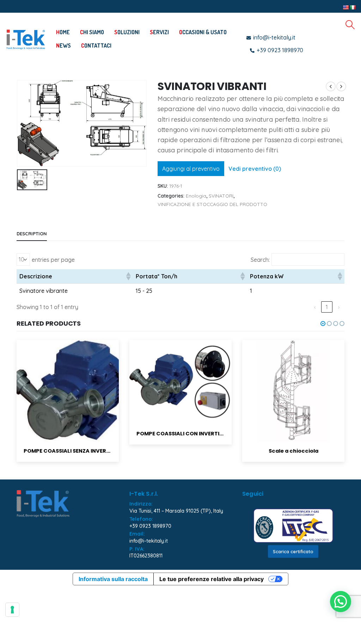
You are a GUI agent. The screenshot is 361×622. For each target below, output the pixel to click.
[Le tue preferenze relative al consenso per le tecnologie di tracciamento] (12, 609)
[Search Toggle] (350, 24)
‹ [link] (315, 306)
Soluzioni (127, 32)
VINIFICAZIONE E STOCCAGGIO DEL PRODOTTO (212, 204)
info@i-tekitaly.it (148, 541)
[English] (345, 7)
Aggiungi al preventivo (191, 168)
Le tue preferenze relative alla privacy (211, 578)
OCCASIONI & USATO (203, 32)
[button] (128, 276)
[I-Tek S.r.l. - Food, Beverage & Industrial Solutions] (25, 39)
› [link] (338, 306)
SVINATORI (221, 196)
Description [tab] (32, 233)
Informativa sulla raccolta (113, 578)
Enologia (196, 196)
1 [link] (327, 306)
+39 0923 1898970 (150, 526)
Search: (260, 259)
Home (63, 32)
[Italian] (352, 7)
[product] (68, 382)
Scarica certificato (293, 551)
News (63, 45)
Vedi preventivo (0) (254, 168)
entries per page (53, 259)
